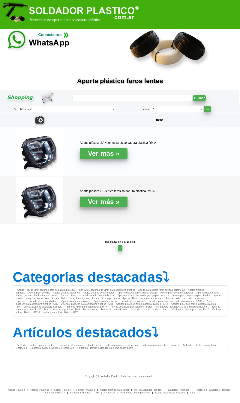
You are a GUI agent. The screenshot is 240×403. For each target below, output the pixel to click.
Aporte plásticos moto (134, 301)
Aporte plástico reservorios (76, 301)
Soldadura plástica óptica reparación (160, 345)
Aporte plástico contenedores (99, 292)
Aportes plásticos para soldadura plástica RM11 (87, 303)
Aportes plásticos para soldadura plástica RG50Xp (176, 301)
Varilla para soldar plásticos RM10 (190, 309)
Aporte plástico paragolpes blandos (191, 295)
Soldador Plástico (85, 389)
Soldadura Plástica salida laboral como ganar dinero (105, 347)
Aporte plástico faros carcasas (177, 292)
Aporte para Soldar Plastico (170, 392)
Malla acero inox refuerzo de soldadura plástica (181, 306)
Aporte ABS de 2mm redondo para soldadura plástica (46, 289)
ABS (192, 392)
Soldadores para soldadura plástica (150, 309)
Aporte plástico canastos (66, 292)
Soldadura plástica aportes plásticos (36, 345)
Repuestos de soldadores (114, 309)
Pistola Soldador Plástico (147, 389)
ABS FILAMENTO (55, 392)
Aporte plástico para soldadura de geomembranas (88, 295)
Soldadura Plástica (80, 392)
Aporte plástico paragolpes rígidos (70, 298)
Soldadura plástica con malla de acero (80, 345)
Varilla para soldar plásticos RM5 (60, 312)
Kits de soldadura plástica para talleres (131, 306)
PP (97, 392)
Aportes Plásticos (39, 389)
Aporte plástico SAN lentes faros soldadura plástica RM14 (118, 142)
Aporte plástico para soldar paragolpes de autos (143, 295)
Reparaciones (90, 309)
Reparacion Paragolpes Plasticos (213, 389)
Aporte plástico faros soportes (41, 295)
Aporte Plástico (16, 389)
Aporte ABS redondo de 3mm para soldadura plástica (106, 289)
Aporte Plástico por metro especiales (143, 298)
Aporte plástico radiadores (44, 301)
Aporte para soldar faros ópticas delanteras (161, 289)
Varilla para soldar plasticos (135, 392)
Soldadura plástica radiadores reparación (52, 347)
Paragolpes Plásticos (178, 389)
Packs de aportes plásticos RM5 (62, 309)
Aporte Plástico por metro (106, 298)
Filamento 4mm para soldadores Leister (85, 306)
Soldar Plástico (62, 389)
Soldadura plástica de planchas (121, 345)
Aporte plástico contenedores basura (137, 292)
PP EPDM (109, 392)
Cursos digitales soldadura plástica (43, 306)
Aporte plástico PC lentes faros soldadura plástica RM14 (117, 191)
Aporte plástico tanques (106, 301)
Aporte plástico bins (39, 292)
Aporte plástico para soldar (114, 389)
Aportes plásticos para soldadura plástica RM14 (142, 303)
